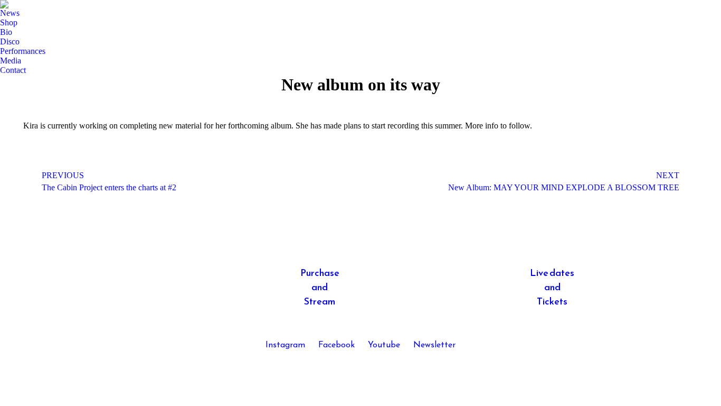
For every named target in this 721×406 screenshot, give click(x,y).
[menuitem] (10, 13)
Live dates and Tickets (552, 288)
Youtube (384, 345)
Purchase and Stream (319, 288)
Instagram (285, 345)
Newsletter (434, 345)
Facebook (336, 345)
